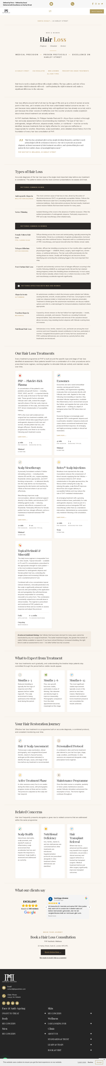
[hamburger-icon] (50, 11)
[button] (89, 907)
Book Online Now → (53, 952)
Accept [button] (99, 1062)
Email (9, 986)
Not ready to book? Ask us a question (53, 958)
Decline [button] (90, 1062)
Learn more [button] (82, 1062)
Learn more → (23, 437)
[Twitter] (102, 4)
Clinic (51, 1028)
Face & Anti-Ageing (13, 1008)
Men (4, 1028)
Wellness (53, 1018)
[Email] (4, 988)
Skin (50, 1008)
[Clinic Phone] (4, 996)
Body (5, 1018)
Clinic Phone (12, 995)
